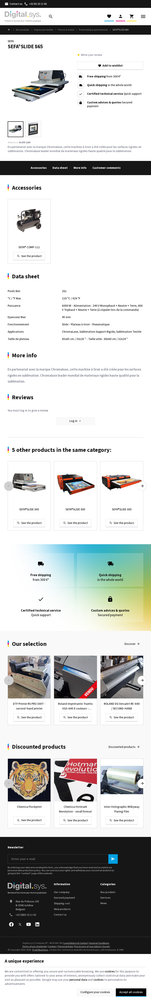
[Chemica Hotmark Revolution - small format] (75, 780)
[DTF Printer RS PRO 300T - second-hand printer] (29, 677)
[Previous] (14, 86)
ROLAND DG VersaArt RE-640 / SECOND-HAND (122, 706)
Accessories (39, 168)
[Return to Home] (9, 30)
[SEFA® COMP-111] (29, 220)
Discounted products (39, 747)
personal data (78, 980)
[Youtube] (28, 924)
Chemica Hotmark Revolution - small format (75, 809)
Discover (129, 644)
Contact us (60, 915)
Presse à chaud (66, 30)
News (103, 903)
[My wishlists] (109, 16)
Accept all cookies (131, 992)
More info (80, 168)
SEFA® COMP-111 (29, 247)
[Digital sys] (23, 16)
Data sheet (60, 168)
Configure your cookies (95, 992)
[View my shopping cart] (131, 16)
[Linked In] (37, 924)
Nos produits (22, 30)
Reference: (13, 142)
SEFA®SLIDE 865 (29, 509)
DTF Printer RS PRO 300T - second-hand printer (29, 706)
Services (105, 898)
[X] (19, 924)
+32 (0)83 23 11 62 (26, 915)
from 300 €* (104, 77)
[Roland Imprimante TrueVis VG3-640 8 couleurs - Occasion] (75, 677)
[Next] (67, 86)
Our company (62, 892)
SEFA (11, 41)
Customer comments (106, 168)
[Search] (50, 16)
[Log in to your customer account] (120, 16)
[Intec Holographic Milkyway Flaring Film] (121, 780)
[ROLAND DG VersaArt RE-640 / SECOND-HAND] (121, 677)
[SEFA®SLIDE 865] (29, 482)
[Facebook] (11, 924)
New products (62, 909)
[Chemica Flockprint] (29, 780)
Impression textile (43, 30)
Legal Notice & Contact (76, 943)
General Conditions (99, 943)
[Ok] (113, 859)
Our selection (29, 644)
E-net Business (40, 950)
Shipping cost (62, 903)
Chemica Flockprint (29, 807)
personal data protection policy (24, 870)
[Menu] (143, 16)
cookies (110, 971)
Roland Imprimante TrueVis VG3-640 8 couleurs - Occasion (75, 706)
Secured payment (64, 898)
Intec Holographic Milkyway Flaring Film (121, 809)
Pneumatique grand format (93, 30)
